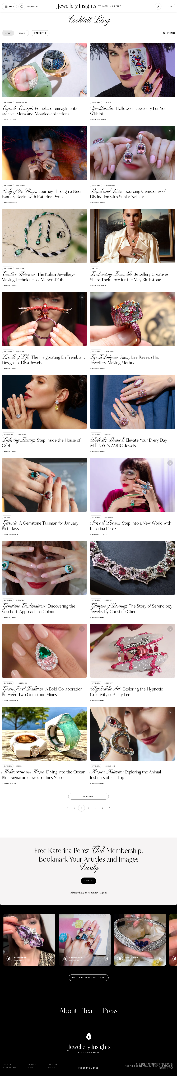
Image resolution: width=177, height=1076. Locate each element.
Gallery (95, 268)
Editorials (20, 185)
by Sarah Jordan (9, 783)
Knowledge (110, 351)
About (68, 1011)
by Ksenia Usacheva (10, 202)
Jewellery (8, 102)
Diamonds (22, 434)
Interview (20, 268)
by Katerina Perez (97, 202)
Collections (21, 102)
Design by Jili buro (88, 1068)
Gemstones (8, 434)
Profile (108, 434)
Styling (108, 102)
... (95, 808)
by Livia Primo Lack (98, 120)
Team (90, 1011)
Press (110, 1011)
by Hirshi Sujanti (9, 120)
